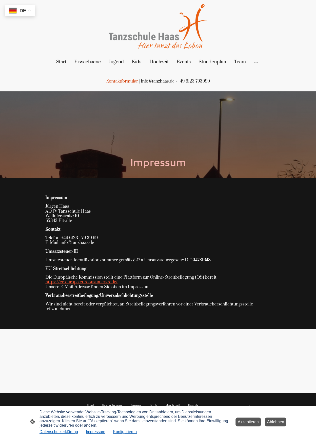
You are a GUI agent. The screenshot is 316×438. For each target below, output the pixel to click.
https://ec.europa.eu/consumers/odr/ (81, 282)
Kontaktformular (122, 81)
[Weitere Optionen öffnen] (256, 62)
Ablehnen (275, 422)
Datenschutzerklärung (59, 432)
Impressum (95, 432)
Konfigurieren (125, 432)
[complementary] (20, 11)
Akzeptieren (248, 422)
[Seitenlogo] (158, 26)
